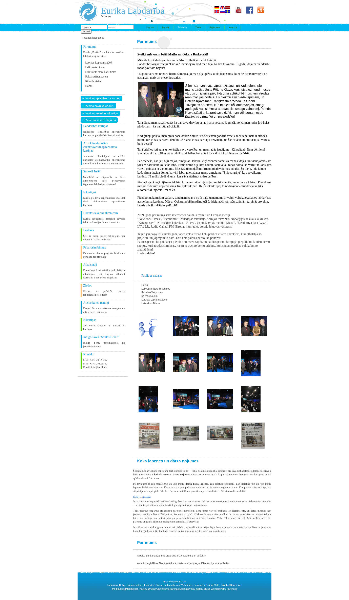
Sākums (150, 27)
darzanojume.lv (224, 527)
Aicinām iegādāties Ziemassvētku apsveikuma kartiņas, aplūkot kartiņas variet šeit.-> (183, 563)
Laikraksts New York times (100, 71)
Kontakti (233, 27)
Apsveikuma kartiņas (167, 588)
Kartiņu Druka (147, 588)
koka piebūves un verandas (256, 501)
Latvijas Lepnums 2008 (98, 62)
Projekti (165, 27)
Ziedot (198, 27)
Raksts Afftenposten (96, 76)
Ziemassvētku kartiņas (223, 588)
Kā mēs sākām (93, 81)
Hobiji (89, 85)
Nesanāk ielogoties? (93, 37)
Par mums (182, 27)
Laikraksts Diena (94, 67)
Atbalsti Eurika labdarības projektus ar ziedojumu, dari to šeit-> (171, 555)
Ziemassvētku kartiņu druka (195, 588)
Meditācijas (118, 588)
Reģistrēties (215, 27)
